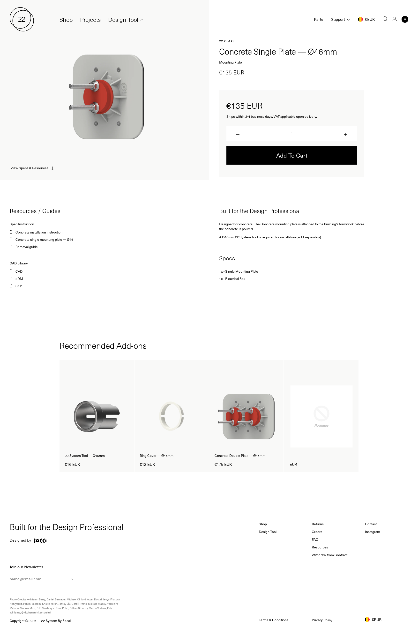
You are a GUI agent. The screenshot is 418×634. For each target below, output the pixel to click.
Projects (90, 19)
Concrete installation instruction (38, 232)
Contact (371, 524)
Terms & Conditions (273, 620)
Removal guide (26, 246)
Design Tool (123, 19)
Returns (318, 524)
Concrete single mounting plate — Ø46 (44, 239)
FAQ (315, 539)
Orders (317, 531)
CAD (18, 271)
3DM (19, 278)
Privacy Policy (322, 620)
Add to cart (291, 155)
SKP (18, 286)
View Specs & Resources (29, 167)
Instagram (372, 531)
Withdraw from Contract (329, 555)
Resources (320, 547)
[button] (238, 134)
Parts (318, 19)
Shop (66, 19)
